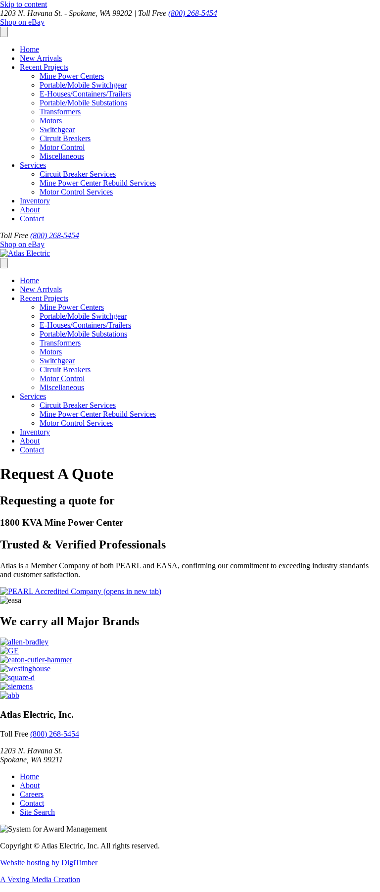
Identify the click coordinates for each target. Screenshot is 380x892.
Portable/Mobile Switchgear (83, 85)
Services (33, 165)
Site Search (37, 812)
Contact (32, 218)
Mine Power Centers (72, 76)
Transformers (60, 111)
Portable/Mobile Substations (83, 103)
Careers (32, 794)
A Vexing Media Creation (40, 879)
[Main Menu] (4, 32)
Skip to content (23, 4)
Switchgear (57, 129)
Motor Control (62, 147)
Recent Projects (44, 67)
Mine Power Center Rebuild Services (98, 183)
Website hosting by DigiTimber (48, 862)
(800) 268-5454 (192, 13)
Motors (51, 120)
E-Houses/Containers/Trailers (85, 94)
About (30, 209)
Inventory (35, 201)
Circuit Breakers (65, 138)
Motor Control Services (76, 192)
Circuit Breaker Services (78, 174)
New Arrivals (41, 58)
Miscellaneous (62, 156)
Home (29, 49)
